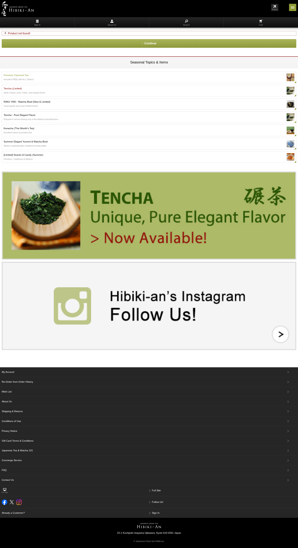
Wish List (7, 391)
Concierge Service (12, 460)
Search (186, 25)
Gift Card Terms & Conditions (17, 440)
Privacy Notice (9, 431)
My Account (8, 372)
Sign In (37, 25)
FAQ (4, 470)
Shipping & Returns (12, 411)
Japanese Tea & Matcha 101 (17, 450)
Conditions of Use (11, 421)
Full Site (156, 490)
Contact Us (8, 480)
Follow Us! (157, 502)
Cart (261, 25)
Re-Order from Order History (17, 381)
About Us (112, 25)
